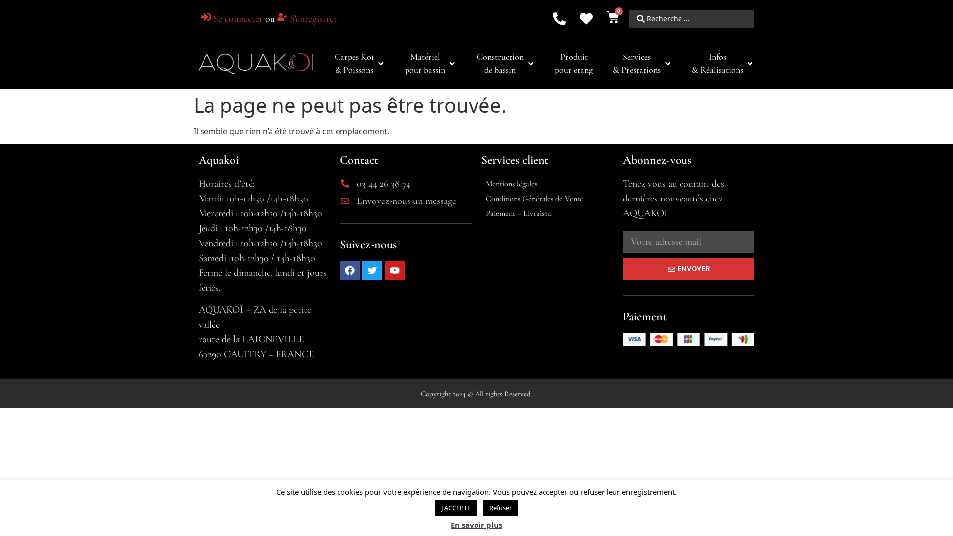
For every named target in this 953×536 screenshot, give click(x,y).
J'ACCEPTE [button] (456, 507)
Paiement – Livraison (519, 213)
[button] (360, 63)
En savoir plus (476, 525)
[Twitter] (372, 270)
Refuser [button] (500, 507)
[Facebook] (350, 270)
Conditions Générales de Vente (534, 198)
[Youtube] (395, 270)
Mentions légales (511, 184)
